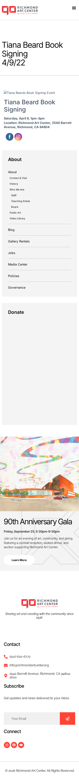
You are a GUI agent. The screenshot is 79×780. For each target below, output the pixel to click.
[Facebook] (14, 745)
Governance (17, 287)
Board (14, 206)
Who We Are (17, 189)
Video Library (17, 218)
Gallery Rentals (19, 241)
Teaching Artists (20, 201)
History (14, 183)
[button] (74, 8)
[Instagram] (7, 745)
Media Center (17, 264)
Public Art (15, 212)
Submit (67, 718)
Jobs (11, 253)
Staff (13, 195)
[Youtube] (21, 745)
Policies (13, 276)
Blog (11, 230)
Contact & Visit (18, 178)
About (12, 172)
